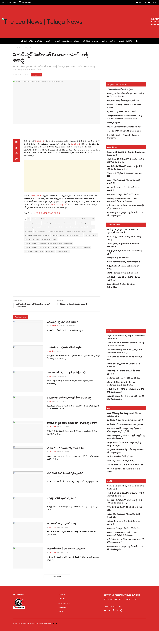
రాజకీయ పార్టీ (37, 196)
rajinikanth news (90, 235)
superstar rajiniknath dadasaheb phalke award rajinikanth (44, 247)
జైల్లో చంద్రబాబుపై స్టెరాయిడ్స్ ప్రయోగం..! (122, 273)
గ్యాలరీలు (95, 41)
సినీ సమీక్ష (86, 41)
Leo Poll (155, 22)
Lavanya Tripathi (113, 122)
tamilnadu (28, 251)
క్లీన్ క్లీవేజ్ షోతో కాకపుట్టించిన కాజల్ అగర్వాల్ (124, 131)
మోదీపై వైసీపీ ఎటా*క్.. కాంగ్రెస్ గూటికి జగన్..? (125, 420)
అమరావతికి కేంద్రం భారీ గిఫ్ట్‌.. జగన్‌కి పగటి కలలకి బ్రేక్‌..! (123, 181)
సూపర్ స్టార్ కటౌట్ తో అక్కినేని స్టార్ (46, 213)
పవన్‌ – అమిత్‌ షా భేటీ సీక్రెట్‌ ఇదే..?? (121, 456)
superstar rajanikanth (32, 239)
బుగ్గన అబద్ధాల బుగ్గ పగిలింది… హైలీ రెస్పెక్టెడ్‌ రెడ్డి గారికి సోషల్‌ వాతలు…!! (126, 436)
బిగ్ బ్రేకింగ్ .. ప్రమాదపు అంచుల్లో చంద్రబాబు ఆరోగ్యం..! (123, 278)
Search (61, 611)
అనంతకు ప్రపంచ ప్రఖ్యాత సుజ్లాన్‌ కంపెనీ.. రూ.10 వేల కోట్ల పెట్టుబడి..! (125, 213)
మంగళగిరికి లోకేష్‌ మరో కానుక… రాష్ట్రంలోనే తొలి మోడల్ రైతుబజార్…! (124, 167)
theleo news (50, 251)
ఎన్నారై (121, 41)
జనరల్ (57, 41)
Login (155, 2)
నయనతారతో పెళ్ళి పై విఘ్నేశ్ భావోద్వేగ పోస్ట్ (66, 372)
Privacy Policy (131, 599)
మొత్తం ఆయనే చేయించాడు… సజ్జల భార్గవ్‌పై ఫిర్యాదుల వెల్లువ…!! (124, 443)
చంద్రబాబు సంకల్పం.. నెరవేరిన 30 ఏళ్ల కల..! (124, 194)
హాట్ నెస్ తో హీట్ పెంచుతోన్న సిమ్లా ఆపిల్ (65, 473)
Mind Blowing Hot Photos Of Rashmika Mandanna (123, 136)
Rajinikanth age (40, 231)
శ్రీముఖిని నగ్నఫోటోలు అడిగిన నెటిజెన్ (121, 111)
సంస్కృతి (112, 41)
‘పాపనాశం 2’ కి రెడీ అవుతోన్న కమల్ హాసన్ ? (66, 448)
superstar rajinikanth (49, 239)
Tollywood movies (63, 251)
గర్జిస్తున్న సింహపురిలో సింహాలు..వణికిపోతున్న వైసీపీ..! (124, 252)
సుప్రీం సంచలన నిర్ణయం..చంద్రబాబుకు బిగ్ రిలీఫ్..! (123, 267)
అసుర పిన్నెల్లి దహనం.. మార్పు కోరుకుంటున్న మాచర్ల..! (124, 237)
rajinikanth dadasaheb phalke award (37, 235)
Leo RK (51, 426)
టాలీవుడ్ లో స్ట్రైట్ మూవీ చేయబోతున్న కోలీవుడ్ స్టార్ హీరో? (72, 422)
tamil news (86, 247)
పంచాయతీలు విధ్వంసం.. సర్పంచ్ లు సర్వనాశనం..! (121, 285)
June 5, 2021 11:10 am (62, 527)
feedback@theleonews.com (127, 595)
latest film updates (83, 223)
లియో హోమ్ (28, 41)
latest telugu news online (33, 227)
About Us (62, 594)
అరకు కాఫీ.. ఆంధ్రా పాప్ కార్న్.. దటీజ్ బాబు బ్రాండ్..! (123, 188)
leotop (61, 227)
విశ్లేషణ (76, 41)
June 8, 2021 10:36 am (62, 477)
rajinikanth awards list (55, 231)
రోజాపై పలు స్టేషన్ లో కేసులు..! (119, 257)
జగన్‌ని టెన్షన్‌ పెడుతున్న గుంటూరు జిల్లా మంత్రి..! (126, 424)
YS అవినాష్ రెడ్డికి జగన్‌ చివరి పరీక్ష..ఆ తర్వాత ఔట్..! (124, 174)
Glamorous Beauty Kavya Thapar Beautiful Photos (124, 105)
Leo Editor (52, 326)
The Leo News (22, 623)
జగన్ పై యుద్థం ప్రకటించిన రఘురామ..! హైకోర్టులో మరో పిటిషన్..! (122, 230)
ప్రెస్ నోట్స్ (129, 41)
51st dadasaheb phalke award (41, 219)
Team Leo (54, 623)
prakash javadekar (72, 227)
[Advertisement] (118, 21)
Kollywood (28, 48)
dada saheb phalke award (62, 219)
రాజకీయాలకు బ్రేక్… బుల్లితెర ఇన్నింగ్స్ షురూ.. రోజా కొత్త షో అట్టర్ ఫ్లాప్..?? (124, 429)
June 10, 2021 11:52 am (63, 426)
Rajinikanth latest (58, 235)
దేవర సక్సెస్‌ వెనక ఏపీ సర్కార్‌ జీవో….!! (122, 460)
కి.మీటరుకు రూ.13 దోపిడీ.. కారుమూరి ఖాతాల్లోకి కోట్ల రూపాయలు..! (125, 206)
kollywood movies (68, 223)
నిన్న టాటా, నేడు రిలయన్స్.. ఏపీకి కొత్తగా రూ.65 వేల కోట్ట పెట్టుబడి (125, 450)
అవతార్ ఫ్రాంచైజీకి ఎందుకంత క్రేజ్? (62, 322)
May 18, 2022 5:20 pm (59, 401)
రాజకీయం (38, 41)
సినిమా (48, 41)
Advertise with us (64, 602)
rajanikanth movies (87, 227)
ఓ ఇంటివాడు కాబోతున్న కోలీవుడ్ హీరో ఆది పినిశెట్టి (69, 397)
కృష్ (50, 351)
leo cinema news (51, 227)
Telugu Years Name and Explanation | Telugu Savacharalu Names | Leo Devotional (125, 117)
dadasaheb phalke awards (51, 223)
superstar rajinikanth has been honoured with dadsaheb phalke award (48, 243)
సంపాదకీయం (67, 41)
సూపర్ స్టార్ (75, 144)
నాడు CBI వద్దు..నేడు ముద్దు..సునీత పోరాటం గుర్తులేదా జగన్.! (124, 414)
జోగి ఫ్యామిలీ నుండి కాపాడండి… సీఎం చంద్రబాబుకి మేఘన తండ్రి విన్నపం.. (122, 199)
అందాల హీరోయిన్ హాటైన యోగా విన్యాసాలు (66, 548)
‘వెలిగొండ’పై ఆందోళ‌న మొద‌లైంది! (120, 89)
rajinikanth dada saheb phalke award (78, 231)
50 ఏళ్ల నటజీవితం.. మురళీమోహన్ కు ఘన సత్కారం (123, 470)
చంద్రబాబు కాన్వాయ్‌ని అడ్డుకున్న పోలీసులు (123, 100)
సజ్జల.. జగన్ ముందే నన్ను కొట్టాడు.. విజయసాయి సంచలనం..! (126, 153)
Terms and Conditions (114, 599)
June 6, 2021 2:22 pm (62, 502)
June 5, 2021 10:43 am (62, 552)
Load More (56, 576)
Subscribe (62, 598)
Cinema (21, 48)
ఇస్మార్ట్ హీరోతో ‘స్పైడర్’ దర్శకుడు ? (61, 498)
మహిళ (104, 41)
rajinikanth (28, 231)
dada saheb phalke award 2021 (84, 219)
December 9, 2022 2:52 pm (66, 326)
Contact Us (62, 607)
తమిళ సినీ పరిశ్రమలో (59, 204)
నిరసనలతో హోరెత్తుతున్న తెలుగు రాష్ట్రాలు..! (123, 262)
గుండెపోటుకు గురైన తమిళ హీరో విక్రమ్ (64, 347)
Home (15, 48)
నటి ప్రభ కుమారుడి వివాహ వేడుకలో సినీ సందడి (125, 465)
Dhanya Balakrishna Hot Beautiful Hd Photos (125, 127)
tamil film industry (73, 247)
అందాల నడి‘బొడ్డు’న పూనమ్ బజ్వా (61, 523)
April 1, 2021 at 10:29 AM (21, 74)
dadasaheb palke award (32, 223)
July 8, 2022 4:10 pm (59, 351)
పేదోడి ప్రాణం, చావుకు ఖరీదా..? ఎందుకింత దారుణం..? (123, 245)
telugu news (38, 251)
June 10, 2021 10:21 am (63, 452)
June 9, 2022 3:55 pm (59, 376)
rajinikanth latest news (74, 235)
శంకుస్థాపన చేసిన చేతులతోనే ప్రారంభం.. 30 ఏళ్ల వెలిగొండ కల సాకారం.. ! (125, 94)
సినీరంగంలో (40, 141)
